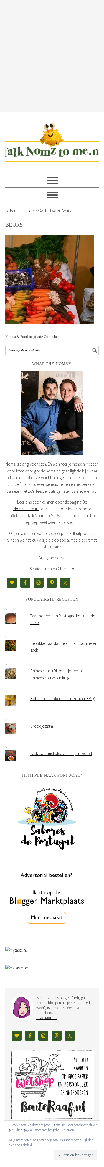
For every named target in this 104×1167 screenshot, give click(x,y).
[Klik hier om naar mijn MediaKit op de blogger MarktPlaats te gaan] (46, 937)
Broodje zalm (41, 726)
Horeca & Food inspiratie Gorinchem (32, 336)
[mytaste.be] (16, 967)
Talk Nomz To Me (52, 140)
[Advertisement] (52, 55)
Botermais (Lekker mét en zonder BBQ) (62, 698)
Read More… (46, 1017)
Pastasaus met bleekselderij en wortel (61, 753)
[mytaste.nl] (16, 950)
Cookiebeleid (23, 1145)
